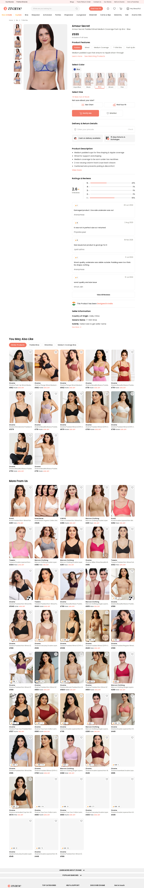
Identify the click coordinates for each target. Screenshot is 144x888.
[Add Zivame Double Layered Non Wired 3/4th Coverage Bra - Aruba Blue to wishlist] (56, 821)
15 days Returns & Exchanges (118, 138)
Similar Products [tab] (17, 345)
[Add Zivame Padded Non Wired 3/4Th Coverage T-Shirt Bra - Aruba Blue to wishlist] (107, 862)
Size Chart (89, 105)
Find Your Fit (121, 105)
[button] (76, 8)
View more (77, 170)
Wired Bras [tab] (48, 345)
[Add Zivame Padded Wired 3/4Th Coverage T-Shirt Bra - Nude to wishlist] (107, 394)
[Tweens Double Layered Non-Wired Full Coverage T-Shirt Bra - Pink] (21, 542)
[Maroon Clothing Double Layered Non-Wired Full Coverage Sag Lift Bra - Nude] (97, 501)
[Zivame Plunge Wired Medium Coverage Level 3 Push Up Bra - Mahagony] (72, 365)
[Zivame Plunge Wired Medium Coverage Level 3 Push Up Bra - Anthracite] (46, 365)
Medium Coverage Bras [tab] (67, 345)
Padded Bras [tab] (34, 345)
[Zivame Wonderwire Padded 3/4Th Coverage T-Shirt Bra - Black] (21, 407)
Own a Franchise (133, 2)
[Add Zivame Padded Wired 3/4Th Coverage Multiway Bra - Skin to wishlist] (107, 612)
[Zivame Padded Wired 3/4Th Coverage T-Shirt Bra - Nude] (97, 407)
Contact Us (97, 2)
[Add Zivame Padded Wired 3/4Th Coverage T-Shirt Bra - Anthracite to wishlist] (81, 394)
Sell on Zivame (119, 2)
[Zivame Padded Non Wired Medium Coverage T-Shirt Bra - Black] (21, 584)
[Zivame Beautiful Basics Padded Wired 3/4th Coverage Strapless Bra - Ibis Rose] (97, 365)
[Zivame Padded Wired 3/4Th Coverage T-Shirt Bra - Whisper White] (123, 407)
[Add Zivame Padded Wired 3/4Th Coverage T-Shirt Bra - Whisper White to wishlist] (132, 394)
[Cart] (121, 8)
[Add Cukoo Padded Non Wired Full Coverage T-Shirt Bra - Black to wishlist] (81, 487)
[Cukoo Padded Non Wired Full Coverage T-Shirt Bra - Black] (72, 501)
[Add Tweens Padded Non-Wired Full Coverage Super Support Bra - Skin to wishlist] (56, 571)
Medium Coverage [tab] (101, 47)
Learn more (77, 56)
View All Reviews (103, 295)
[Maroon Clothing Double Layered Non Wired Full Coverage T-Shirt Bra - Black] (72, 542)
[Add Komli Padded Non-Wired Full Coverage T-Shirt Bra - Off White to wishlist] (30, 487)
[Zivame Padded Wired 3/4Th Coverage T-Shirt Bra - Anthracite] (72, 407)
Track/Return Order (84, 2)
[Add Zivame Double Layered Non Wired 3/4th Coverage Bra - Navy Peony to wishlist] (132, 779)
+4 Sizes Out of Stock (80, 97)
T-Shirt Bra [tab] (117, 47)
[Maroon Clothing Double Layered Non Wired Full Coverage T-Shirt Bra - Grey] (46, 542)
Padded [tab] (77, 47)
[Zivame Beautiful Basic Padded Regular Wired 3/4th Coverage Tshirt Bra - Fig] (72, 584)
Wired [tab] (87, 47)
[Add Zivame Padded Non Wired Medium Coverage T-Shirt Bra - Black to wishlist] (30, 571)
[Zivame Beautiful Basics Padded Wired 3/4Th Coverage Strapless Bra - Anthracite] (21, 449)
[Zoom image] (45, 57)
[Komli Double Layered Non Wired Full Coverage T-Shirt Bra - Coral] (123, 501)
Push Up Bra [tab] (131, 47)
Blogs (72, 2)
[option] (18, 29)
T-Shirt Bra (24, 20)
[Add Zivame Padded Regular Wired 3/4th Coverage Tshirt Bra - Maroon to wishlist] (132, 612)
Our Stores (107, 2)
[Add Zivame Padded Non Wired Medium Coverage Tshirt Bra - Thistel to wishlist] (30, 737)
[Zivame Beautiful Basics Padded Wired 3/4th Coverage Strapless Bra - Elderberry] (46, 407)
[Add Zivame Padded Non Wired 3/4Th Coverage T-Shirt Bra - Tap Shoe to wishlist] (30, 612)
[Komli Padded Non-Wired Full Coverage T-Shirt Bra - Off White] (21, 501)
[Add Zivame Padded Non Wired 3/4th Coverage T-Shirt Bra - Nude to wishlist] (56, 654)
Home (11, 20)
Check (130, 129)
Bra (17, 20)
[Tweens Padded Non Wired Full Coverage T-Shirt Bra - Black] (123, 542)
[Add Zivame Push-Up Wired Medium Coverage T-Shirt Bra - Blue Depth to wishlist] (30, 352)
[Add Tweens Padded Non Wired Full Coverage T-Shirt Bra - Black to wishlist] (132, 529)
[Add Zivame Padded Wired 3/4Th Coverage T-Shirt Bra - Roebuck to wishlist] (56, 862)
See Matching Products (94, 56)
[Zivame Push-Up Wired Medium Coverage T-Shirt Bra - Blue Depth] (21, 365)
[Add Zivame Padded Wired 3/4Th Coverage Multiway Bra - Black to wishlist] (81, 862)
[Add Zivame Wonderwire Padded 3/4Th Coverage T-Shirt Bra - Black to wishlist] (30, 394)
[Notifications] (108, 8)
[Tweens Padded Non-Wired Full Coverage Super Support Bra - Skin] (46, 584)
